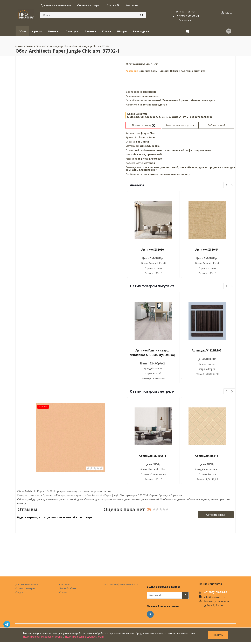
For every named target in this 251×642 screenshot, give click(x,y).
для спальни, (151, 167)
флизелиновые (150, 145)
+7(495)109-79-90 (188, 15)
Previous (226, 185)
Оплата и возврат (25, 588)
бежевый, (140, 154)
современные (202, 150)
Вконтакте (150, 614)
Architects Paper (145, 137)
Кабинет (229, 13)
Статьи (63, 592)
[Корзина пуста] (187, 32)
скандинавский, (174, 150)
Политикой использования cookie (42, 636)
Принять (218, 634)
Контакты (64, 584)
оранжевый (154, 154)
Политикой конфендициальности (84, 636)
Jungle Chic (148, 133)
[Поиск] (142, 15)
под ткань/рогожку (150, 158)
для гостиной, (169, 167)
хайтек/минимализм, (149, 150)
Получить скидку (142, 125)
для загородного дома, (214, 167)
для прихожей (148, 169)
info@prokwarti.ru (214, 597)
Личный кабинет (68, 588)
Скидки (19, 592)
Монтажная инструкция (180, 125)
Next (232, 185)
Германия (142, 141)
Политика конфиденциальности (120, 584)
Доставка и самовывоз (27, 584)
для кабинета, (188, 167)
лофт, (189, 150)
